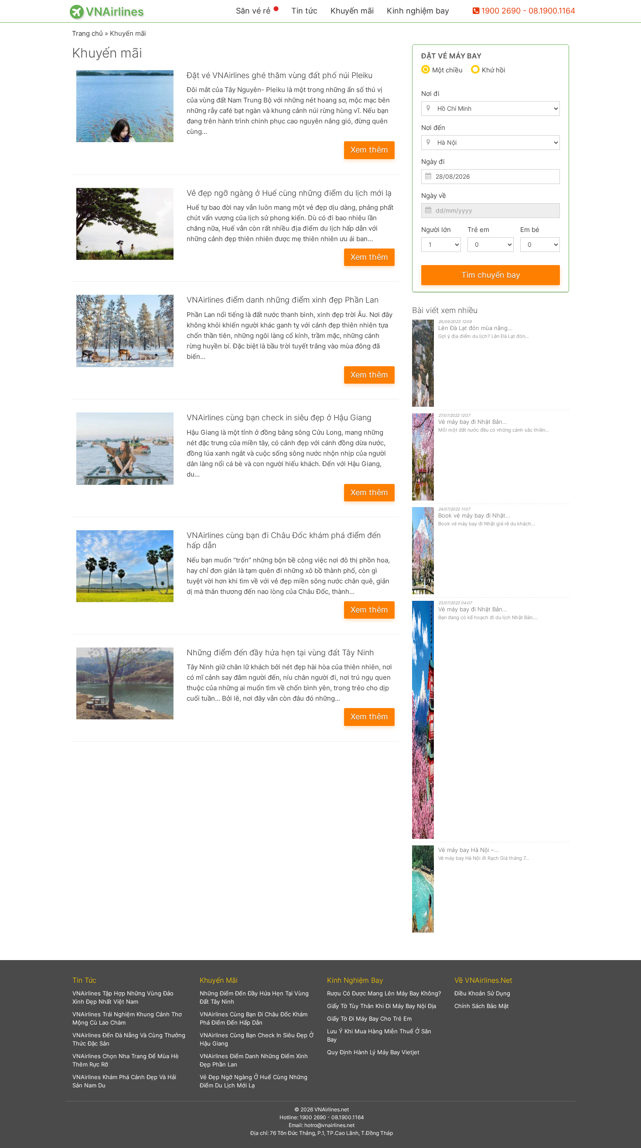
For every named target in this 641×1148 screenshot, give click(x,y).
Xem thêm (369, 149)
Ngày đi (433, 161)
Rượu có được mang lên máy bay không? (384, 993)
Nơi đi (430, 93)
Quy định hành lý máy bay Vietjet (373, 1052)
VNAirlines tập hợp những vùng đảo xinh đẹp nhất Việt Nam (123, 997)
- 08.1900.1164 (549, 10)
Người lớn (436, 229)
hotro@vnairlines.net (329, 1125)
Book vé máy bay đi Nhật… (474, 515)
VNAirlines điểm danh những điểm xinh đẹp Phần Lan (282, 299)
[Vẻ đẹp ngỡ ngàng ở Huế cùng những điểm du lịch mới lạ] (125, 224)
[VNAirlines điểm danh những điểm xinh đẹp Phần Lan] (125, 331)
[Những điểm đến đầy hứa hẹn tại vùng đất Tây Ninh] (125, 683)
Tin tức (304, 10)
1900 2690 (501, 10)
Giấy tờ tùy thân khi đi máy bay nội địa (381, 1005)
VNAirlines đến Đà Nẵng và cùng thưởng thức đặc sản (128, 1039)
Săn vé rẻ (253, 10)
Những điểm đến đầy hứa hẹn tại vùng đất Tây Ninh (280, 652)
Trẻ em (478, 229)
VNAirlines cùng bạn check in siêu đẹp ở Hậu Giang (279, 417)
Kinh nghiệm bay (418, 10)
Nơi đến (433, 127)
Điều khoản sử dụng (482, 993)
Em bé (529, 229)
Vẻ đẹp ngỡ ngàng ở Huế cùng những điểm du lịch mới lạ (289, 193)
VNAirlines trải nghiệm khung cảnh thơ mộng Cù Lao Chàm (127, 1018)
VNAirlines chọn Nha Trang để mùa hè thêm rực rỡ (125, 1060)
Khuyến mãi (352, 10)
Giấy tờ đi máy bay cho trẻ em (369, 1018)
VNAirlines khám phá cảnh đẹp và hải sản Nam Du (124, 1081)
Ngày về (433, 195)
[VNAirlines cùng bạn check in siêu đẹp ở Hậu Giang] (125, 448)
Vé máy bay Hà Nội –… (468, 849)
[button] (129, 980)
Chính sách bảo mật (481, 1005)
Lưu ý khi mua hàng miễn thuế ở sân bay (379, 1035)
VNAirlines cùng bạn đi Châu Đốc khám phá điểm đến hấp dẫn (253, 1018)
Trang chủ (87, 33)
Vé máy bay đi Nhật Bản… (472, 421)
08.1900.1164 (347, 1117)
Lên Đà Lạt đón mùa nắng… (475, 327)
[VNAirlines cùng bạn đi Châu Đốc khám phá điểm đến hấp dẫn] (125, 566)
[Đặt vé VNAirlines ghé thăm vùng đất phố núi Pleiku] (125, 106)
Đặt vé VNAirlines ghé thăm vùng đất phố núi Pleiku (279, 75)
